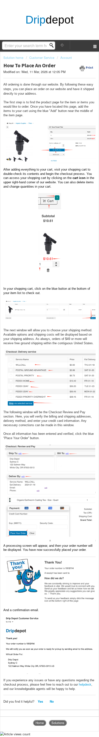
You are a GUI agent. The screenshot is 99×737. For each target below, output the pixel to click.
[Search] (52, 45)
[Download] (40, 375)
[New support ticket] (62, 45)
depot (49, 20)
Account (66, 57)
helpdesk (85, 684)
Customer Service (41, 57)
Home (40, 722)
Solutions (57, 722)
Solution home (13, 57)
